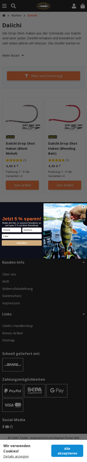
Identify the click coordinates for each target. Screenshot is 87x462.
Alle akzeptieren (67, 450)
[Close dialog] (83, 207)
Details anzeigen (16, 456)
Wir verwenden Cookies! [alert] (16, 448)
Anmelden (22, 243)
